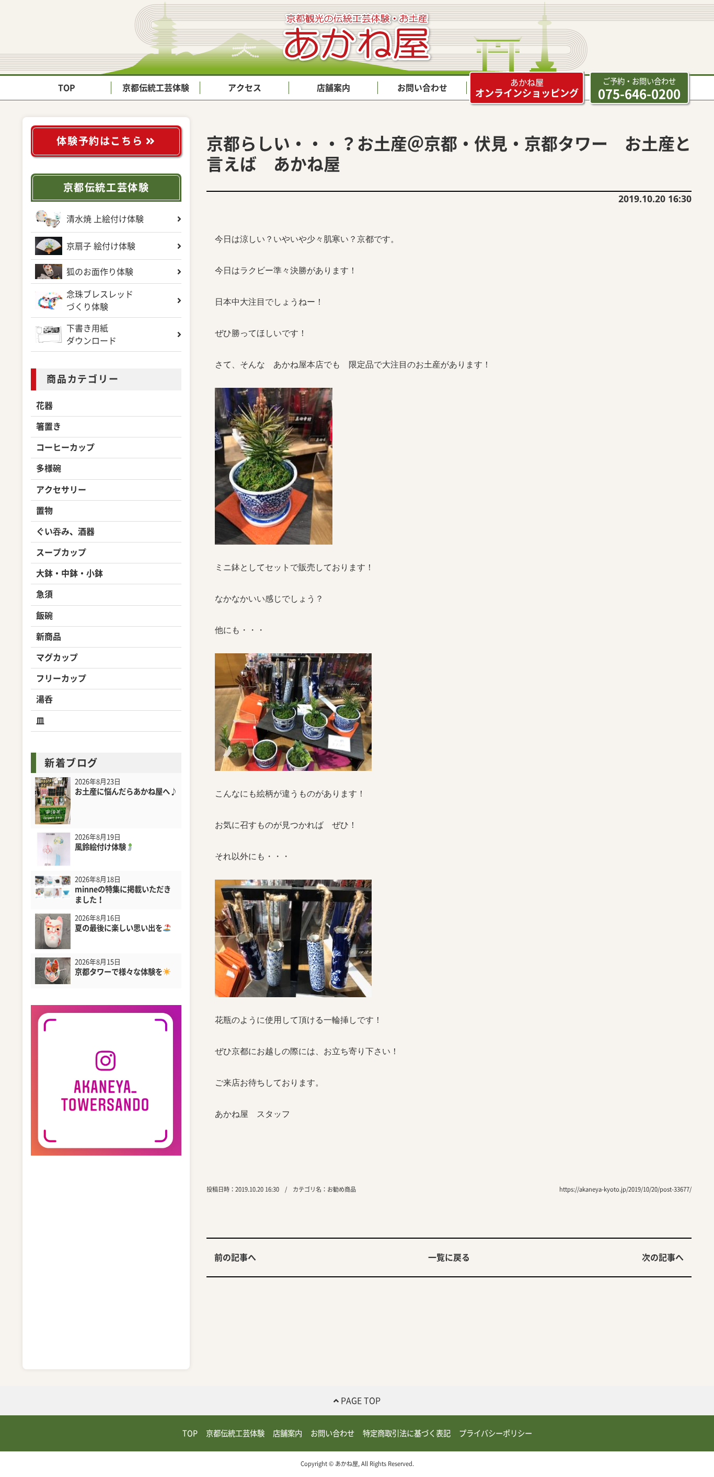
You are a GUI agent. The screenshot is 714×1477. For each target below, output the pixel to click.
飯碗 (44, 615)
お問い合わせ (422, 88)
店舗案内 (333, 88)
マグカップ (57, 657)
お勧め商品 (341, 1189)
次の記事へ (663, 1257)
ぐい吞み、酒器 (65, 531)
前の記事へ (235, 1257)
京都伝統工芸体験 (155, 88)
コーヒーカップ (65, 447)
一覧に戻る (449, 1257)
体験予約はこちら (100, 141)
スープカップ (61, 552)
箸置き (48, 426)
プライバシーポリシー (495, 1433)
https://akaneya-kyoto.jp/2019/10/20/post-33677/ (625, 1189)
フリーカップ (61, 678)
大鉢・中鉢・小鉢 (69, 573)
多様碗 (48, 468)
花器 (44, 405)
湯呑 (44, 699)
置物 (44, 510)
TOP (66, 88)
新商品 (48, 636)
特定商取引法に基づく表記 (407, 1433)
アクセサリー (61, 490)
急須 (44, 594)
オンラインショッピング (527, 88)
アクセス (244, 88)
